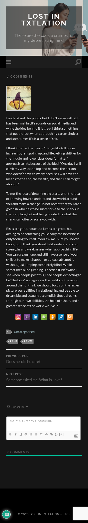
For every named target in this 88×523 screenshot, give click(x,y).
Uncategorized (24, 332)
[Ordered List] (30, 434)
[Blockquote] (41, 434)
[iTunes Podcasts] (27, 317)
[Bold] (10, 434)
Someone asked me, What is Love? (34, 377)
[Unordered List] (35, 434)
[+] (61, 434)
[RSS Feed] (69, 317)
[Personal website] (61, 317)
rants (28, 341)
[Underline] (20, 434)
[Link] (51, 434)
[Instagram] (18, 317)
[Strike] (25, 434)
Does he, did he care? (23, 359)
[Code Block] (46, 434)
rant (13, 341)
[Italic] (15, 434)
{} (56, 434)
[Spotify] (44, 317)
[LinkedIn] (35, 317)
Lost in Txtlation (44, 19)
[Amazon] (52, 317)
